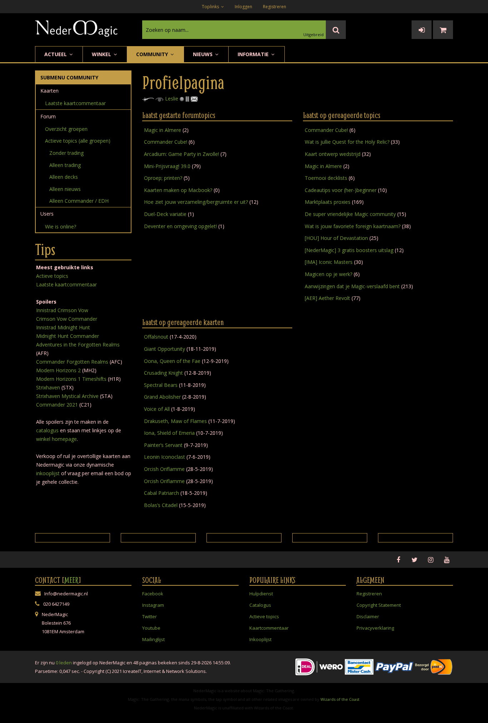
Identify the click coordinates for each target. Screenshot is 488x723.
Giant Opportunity (164, 348)
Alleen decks (63, 176)
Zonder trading (66, 152)
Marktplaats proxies (327, 201)
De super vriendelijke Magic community (350, 214)
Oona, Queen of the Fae (172, 361)
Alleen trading (65, 165)
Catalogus (260, 605)
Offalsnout (156, 336)
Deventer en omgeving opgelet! (180, 226)
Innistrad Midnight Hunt (63, 327)
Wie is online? (60, 226)
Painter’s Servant (163, 445)
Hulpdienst (261, 593)
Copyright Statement (379, 605)
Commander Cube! (165, 141)
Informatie (254, 54)
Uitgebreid (313, 34)
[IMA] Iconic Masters (329, 262)
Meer (71, 580)
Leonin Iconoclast (164, 456)
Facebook (152, 593)
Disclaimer (368, 616)
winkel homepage (56, 439)
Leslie (171, 98)
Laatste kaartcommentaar (75, 103)
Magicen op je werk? (328, 274)
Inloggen (243, 7)
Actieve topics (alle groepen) (77, 140)
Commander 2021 (57, 404)
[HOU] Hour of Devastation (336, 238)
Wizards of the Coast (339, 699)
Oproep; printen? (163, 177)
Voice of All (157, 408)
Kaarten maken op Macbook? (178, 190)
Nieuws (203, 54)
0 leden (64, 662)
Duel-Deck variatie (165, 214)
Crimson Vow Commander (66, 318)
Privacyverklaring (375, 628)
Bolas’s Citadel (161, 505)
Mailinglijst (153, 639)
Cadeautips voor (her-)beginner (341, 190)
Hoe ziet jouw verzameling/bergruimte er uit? (196, 201)
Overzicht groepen (66, 129)
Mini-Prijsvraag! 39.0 (167, 166)
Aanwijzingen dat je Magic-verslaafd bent (352, 286)
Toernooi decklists (327, 177)
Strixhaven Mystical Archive (67, 396)
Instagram (153, 605)
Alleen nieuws (65, 189)
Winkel (102, 54)
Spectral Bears (161, 385)
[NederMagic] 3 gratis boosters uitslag (349, 250)
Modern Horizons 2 (58, 370)
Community (152, 54)
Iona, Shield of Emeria (169, 432)
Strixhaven (48, 387)
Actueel (56, 54)
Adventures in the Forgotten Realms (78, 344)
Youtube (151, 628)
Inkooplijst (260, 639)
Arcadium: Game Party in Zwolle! (181, 154)
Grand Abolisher (162, 396)
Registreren (274, 7)
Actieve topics (52, 275)
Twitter (149, 616)
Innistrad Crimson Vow (62, 310)
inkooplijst (48, 473)
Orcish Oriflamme (164, 469)
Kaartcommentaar (269, 628)
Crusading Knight (163, 372)
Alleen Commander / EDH (79, 200)
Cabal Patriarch (161, 493)
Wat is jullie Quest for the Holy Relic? (347, 141)
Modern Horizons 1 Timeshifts (71, 378)
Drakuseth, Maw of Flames (175, 421)
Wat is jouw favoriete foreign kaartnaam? (352, 226)
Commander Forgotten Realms (72, 361)
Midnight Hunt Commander (67, 336)
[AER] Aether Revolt (327, 298)
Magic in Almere (162, 130)
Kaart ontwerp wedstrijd (332, 154)
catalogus (47, 430)
